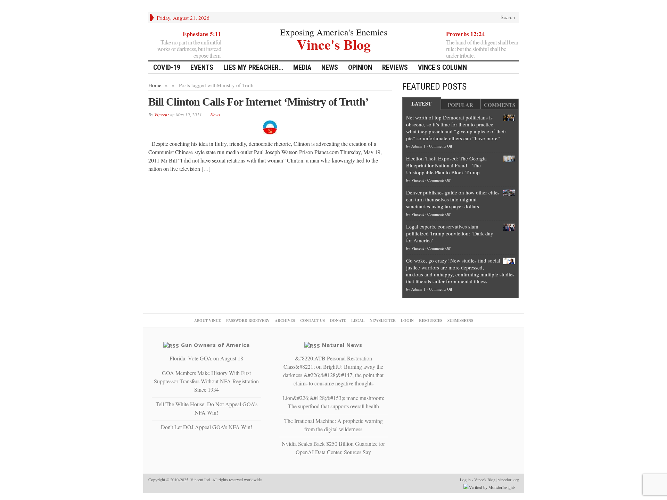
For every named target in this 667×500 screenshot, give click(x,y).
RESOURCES (430, 320)
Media (302, 67)
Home (155, 85)
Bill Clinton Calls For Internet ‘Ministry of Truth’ (258, 101)
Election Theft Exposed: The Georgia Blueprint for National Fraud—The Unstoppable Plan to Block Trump (446, 165)
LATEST (421, 103)
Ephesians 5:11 (202, 34)
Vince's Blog (334, 43)
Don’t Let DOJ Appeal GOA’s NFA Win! (206, 427)
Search (507, 17)
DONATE (338, 320)
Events (201, 67)
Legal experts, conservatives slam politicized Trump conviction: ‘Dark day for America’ (449, 233)
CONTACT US (312, 320)
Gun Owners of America (215, 344)
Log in (465, 479)
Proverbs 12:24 (465, 34)
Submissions (460, 320)
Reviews (395, 67)
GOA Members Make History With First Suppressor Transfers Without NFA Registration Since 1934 (206, 381)
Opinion (360, 67)
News (329, 67)
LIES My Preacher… (253, 67)
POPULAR (460, 105)
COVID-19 (166, 67)
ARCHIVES (285, 320)
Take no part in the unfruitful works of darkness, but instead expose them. (189, 48)
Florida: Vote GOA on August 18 (206, 358)
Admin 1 (418, 146)
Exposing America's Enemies (333, 32)
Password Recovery (248, 320)
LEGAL (357, 320)
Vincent (417, 180)
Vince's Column (442, 67)
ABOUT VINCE (207, 320)
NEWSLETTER (383, 320)
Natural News (342, 344)
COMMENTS (499, 105)
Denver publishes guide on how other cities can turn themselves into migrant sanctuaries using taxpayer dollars (453, 199)
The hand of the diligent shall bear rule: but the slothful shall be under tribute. (482, 48)
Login (407, 320)
